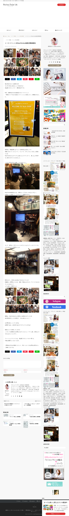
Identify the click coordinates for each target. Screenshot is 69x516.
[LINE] (57, 62)
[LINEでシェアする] (37, 79)
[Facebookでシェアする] (13, 79)
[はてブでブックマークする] (19, 79)
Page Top (34, 506)
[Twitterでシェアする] (7, 79)
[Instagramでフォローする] (17, 396)
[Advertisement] (34, 18)
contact (61, 4)
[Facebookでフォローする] (15, 396)
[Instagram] (55, 62)
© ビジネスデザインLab (30, 514)
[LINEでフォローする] (19, 396)
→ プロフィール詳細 (54, 65)
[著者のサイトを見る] (11, 396)
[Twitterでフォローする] (13, 396)
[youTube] (59, 62)
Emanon (41, 514)
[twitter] (51, 62)
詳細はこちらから (55, 513)
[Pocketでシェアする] (25, 79)
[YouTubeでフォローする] (21, 396)
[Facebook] (53, 62)
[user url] (49, 62)
